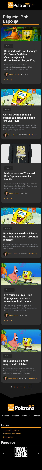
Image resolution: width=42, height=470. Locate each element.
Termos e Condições (11, 430)
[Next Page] (29, 387)
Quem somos (8, 437)
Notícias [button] (5, 416)
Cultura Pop (9, 290)
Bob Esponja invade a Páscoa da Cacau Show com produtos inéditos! (20, 236)
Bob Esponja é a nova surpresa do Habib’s (15, 362)
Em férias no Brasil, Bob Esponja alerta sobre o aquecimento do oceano (18, 298)
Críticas (15, 416)
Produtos (8, 46)
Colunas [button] (26, 416)
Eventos (7, 109)
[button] (32, 5)
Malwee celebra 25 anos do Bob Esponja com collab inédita (20, 176)
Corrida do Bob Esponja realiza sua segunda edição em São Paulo (19, 117)
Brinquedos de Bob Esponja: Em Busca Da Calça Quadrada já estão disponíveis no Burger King (20, 56)
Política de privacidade (12, 434)
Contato (36, 416)
